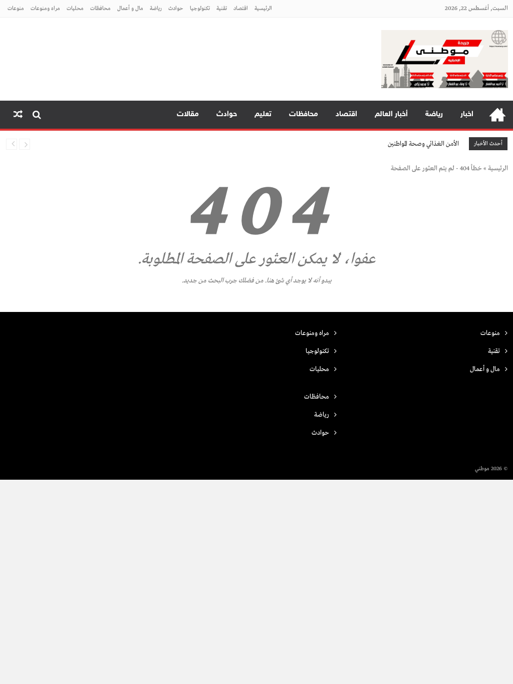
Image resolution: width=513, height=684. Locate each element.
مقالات (188, 114)
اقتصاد (240, 8)
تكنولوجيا (200, 8)
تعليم (263, 114)
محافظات (100, 8)
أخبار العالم (391, 114)
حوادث (175, 8)
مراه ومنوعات (45, 8)
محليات (75, 8)
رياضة (156, 8)
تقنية (221, 8)
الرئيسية (263, 8)
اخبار (466, 114)
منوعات (16, 8)
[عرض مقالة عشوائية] (18, 115)
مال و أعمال (130, 8)
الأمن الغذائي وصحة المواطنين (423, 144)
